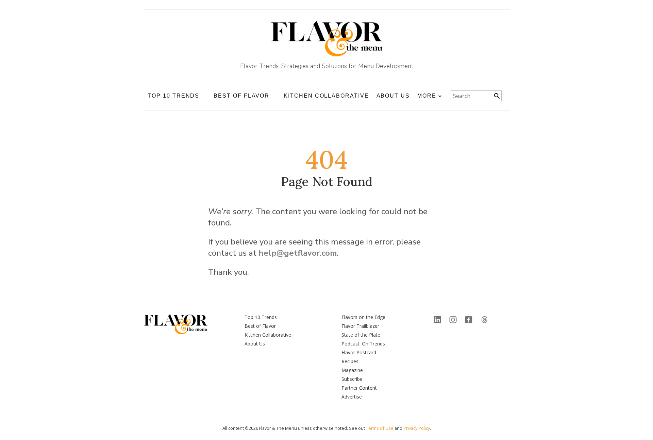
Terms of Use (380, 428)
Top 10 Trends (261, 317)
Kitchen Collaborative (326, 96)
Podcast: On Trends (363, 343)
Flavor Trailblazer (360, 326)
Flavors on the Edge (363, 317)
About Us (393, 96)
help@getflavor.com (297, 253)
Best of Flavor (260, 326)
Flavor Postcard (358, 352)
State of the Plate (360, 335)
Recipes (349, 361)
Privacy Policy (416, 428)
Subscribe (352, 379)
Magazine (352, 370)
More (426, 96)
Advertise (351, 396)
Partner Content (359, 388)
